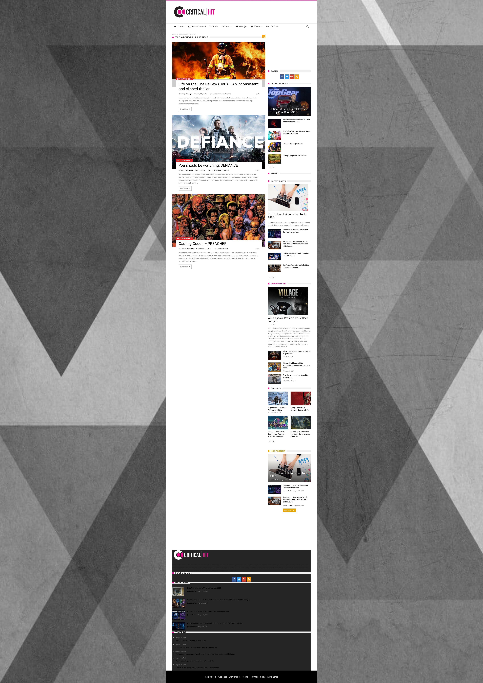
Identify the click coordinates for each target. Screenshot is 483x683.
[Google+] (292, 76)
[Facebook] (282, 76)
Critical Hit (210, 676)
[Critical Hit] (194, 4)
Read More (184, 109)
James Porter (274, 480)
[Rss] (296, 76)
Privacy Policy (258, 676)
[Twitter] (287, 76)
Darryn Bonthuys (187, 249)
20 (258, 170)
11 (258, 249)
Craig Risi (185, 94)
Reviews (228, 94)
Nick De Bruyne (187, 170)
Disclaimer (272, 676)
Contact (222, 676)
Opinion (226, 170)
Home (174, 34)
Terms (245, 676)
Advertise (234, 676)
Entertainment (184, 79)
